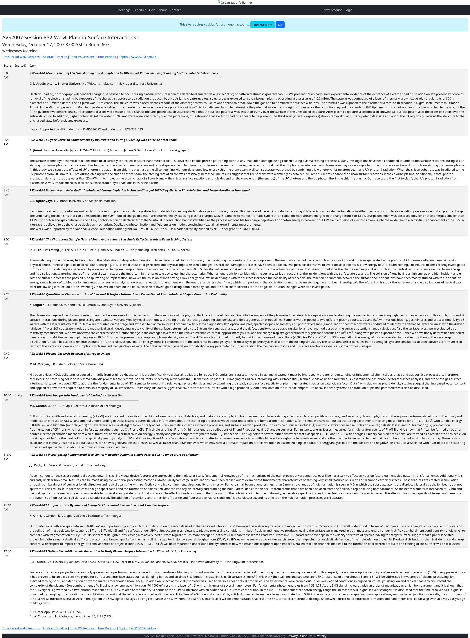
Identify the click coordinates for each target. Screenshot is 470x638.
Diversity (320, 636)
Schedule (139, 10)
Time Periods (107, 57)
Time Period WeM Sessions (21, 57)
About (162, 10)
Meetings (124, 10)
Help (152, 10)
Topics (123, 57)
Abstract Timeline (55, 57)
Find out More (262, 25)
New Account (332, 10)
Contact (175, 10)
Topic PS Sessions (82, 57)
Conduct (306, 636)
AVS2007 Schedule (143, 57)
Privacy (293, 636)
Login (348, 10)
